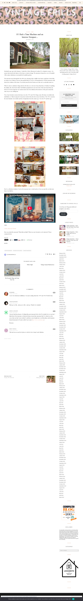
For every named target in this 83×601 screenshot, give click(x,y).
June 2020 (61, 317)
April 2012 (61, 495)
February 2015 (62, 431)
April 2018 (61, 359)
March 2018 (61, 361)
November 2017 (62, 368)
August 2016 (61, 397)
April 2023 (61, 279)
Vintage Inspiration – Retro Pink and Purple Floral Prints (72, 226)
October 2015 (62, 416)
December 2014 (62, 435)
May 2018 (61, 357)
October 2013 (62, 461)
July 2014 (61, 444)
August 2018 (61, 351)
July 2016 (61, 399)
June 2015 (61, 423)
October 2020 (62, 310)
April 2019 (61, 336)
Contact (21, 2)
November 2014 (62, 436)
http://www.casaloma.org (38, 320)
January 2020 (62, 323)
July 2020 (61, 315)
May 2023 (61, 278)
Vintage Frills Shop (30, 2)
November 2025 (62, 255)
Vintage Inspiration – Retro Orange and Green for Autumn (72, 233)
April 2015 (61, 427)
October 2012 (62, 484)
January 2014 (62, 455)
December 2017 (62, 366)
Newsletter (68, 2)
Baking (61, 2)
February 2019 (62, 340)
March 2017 (61, 383)
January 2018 (62, 365)
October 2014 (62, 438)
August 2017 (61, 374)
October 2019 (62, 329)
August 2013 (61, 465)
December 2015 (62, 412)
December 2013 (62, 457)
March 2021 (61, 300)
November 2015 (62, 414)
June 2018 (61, 355)
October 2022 (62, 281)
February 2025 (62, 262)
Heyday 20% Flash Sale (9, 378)
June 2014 (61, 446)
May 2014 (61, 448)
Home (55, 2)
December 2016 (62, 389)
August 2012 (61, 487)
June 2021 (61, 295)
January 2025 (62, 264)
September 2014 (62, 440)
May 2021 (61, 296)
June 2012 (61, 491)
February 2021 (62, 302)
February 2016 (62, 408)
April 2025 (61, 259)
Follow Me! (69, 186)
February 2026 (62, 253)
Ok (73, 598)
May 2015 (61, 425)
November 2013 (62, 459)
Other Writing (41, 2)
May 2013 (61, 470)
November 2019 (62, 327)
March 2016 (61, 406)
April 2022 (61, 283)
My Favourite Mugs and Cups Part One (12, 279)
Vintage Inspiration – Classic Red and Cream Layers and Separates (72, 240)
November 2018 (62, 346)
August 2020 (62, 313)
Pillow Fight (30, 265)
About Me (14, 2)
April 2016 (61, 404)
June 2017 (61, 378)
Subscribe (63, 214)
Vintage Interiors (27, 250)
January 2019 (62, 342)
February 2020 (62, 321)
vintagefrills (12, 254)
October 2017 (62, 370)
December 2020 (62, 306)
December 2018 (62, 344)
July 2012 (61, 489)
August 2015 (61, 419)
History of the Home (17, 250)
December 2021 (62, 289)
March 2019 (61, 338)
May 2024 (61, 268)
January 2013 (62, 478)
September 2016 (62, 395)
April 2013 (61, 472)
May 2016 (61, 402)
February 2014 (62, 453)
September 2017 (62, 372)
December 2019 (62, 325)
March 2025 (61, 260)
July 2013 (61, 467)
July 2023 (61, 274)
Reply (54, 292)
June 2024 (61, 266)
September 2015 (62, 417)
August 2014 (61, 442)
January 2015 (62, 433)
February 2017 (62, 385)
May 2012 (61, 493)
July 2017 (61, 376)
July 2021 (61, 293)
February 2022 (62, 287)
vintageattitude (13, 301)
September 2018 (62, 349)
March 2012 (61, 497)
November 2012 (62, 482)
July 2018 (61, 353)
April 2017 (61, 382)
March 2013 (61, 474)
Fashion (49, 2)
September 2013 (62, 463)
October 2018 (62, 348)
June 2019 (61, 332)
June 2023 (61, 276)
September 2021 (62, 291)
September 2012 (62, 486)
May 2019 (61, 334)
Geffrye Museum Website (10, 229)
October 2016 (62, 393)
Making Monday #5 (40, 378)
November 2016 (62, 391)
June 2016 (61, 400)
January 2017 (62, 387)
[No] (81, 599)
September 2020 (62, 312)
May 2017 (61, 380)
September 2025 (62, 257)
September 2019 (62, 330)
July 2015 (61, 421)
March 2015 (61, 429)
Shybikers (11, 292)
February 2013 (62, 476)
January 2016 (62, 410)
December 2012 (62, 480)
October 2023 (62, 272)
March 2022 (61, 285)
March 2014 (61, 452)
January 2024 (62, 270)
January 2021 (62, 304)
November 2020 (62, 308)
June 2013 (61, 469)
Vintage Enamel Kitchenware (47, 265)
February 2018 (62, 363)
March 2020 (61, 319)
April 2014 (61, 450)
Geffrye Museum (8, 250)
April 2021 (61, 298)
